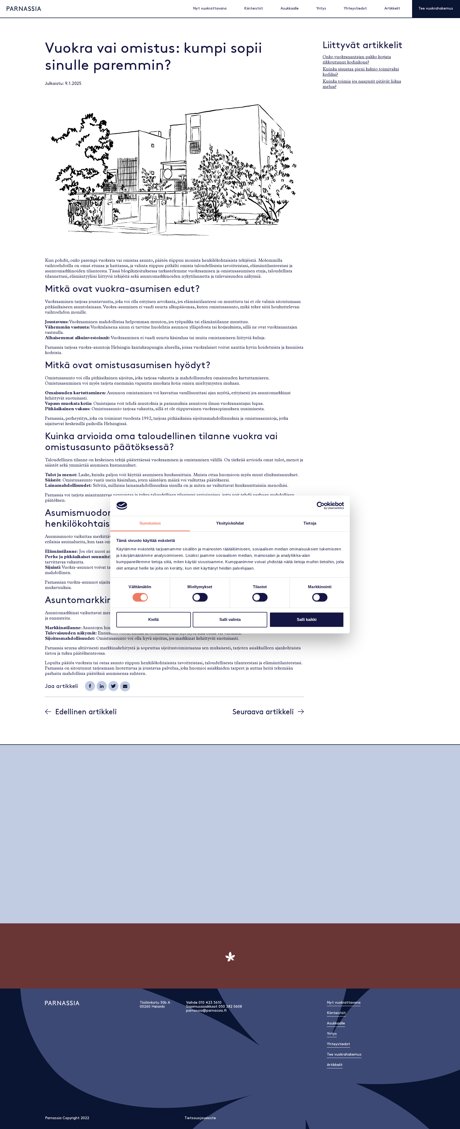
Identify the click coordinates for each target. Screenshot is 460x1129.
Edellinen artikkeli (86, 712)
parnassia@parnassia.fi (206, 1010)
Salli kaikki (307, 619)
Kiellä (153, 619)
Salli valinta (230, 619)
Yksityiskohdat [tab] (230, 523)
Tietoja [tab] (309, 523)
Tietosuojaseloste (200, 1118)
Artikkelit (392, 8)
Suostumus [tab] (150, 523)
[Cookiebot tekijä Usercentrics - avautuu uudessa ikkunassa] (320, 506)
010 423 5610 (210, 1002)
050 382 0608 (230, 1006)
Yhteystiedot (355, 8)
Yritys (321, 8)
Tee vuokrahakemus (435, 8)
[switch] (200, 597)
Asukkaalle (290, 8)
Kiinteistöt (253, 8)
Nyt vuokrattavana (210, 8)
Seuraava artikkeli (263, 712)
